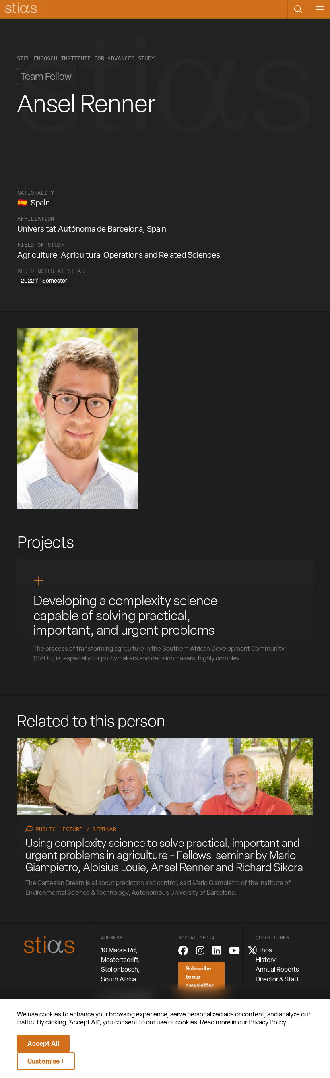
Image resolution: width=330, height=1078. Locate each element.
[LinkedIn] (216, 950)
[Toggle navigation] (319, 9)
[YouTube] (234, 950)
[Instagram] (200, 950)
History (266, 960)
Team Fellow (46, 76)
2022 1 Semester (44, 280)
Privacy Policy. (268, 1022)
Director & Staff (277, 979)
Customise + (45, 1061)
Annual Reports (277, 969)
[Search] (298, 9)
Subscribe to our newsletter (200, 976)
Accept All (43, 1043)
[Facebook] (183, 950)
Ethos (264, 950)
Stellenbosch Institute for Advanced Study (86, 59)
